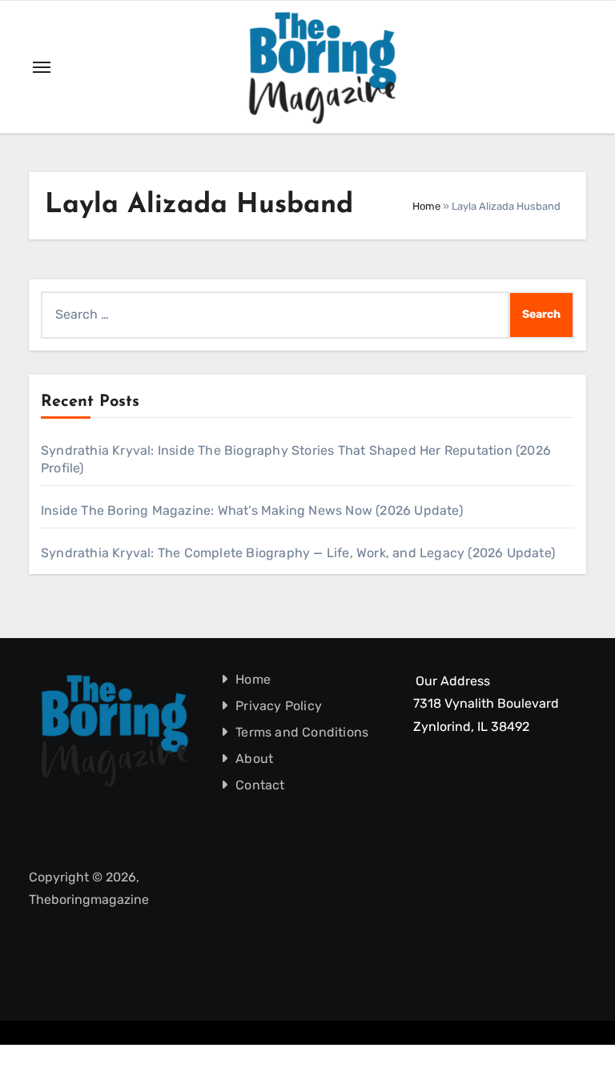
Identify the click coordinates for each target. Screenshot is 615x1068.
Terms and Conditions (301, 732)
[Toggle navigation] (41, 67)
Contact (259, 785)
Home (426, 206)
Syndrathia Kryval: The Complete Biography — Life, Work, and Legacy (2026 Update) (298, 552)
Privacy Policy (278, 705)
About (254, 758)
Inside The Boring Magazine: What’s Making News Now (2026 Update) (252, 510)
